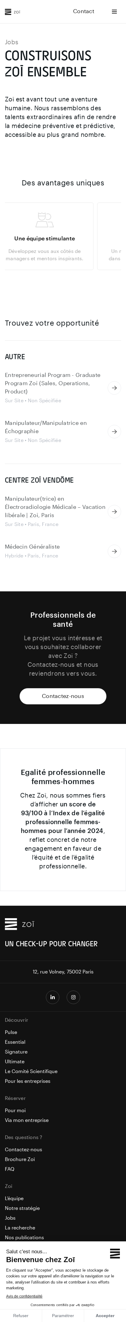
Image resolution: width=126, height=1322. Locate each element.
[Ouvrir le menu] (114, 11)
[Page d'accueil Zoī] (12, 11)
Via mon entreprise (27, 1120)
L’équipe (14, 1198)
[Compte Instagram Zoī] (73, 997)
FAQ (9, 1169)
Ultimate (14, 1061)
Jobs (10, 1218)
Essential (15, 1042)
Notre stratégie (22, 1208)
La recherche (20, 1227)
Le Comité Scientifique (31, 1071)
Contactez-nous (63, 696)
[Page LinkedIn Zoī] (52, 997)
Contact (83, 11)
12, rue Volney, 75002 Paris (63, 972)
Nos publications (24, 1237)
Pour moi (15, 1110)
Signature (16, 1052)
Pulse (11, 1032)
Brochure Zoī (20, 1159)
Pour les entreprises (27, 1081)
